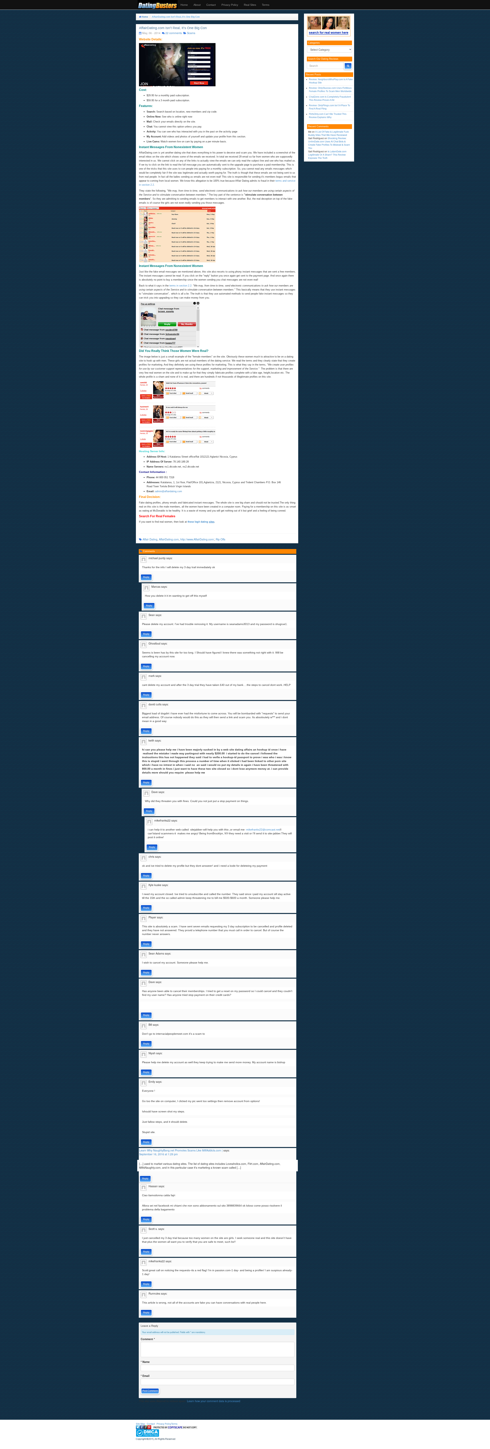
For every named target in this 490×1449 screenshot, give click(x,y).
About (197, 4)
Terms (265, 4)
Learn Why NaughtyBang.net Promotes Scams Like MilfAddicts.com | (181, 1150)
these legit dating (201, 521)
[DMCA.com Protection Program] (147, 1432)
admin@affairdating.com (168, 491)
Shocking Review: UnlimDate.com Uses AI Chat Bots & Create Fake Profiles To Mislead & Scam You (329, 142)
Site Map (140, 1423)
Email (145, 1376)
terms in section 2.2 (180, 285)
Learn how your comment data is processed (213, 1401)
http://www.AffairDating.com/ (197, 539)
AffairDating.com (169, 539)
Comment (148, 1339)
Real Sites (250, 4)
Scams (191, 33)
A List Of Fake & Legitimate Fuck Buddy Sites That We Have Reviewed (328, 133)
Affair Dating (150, 539)
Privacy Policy (229, 4)
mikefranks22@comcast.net (263, 829)
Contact (211, 4)
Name (145, 1362)
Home (184, 4)
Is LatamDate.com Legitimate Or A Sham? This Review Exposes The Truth (327, 154)
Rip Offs (220, 539)
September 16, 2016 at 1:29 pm (158, 1154)
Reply (146, 577)
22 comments (173, 33)
